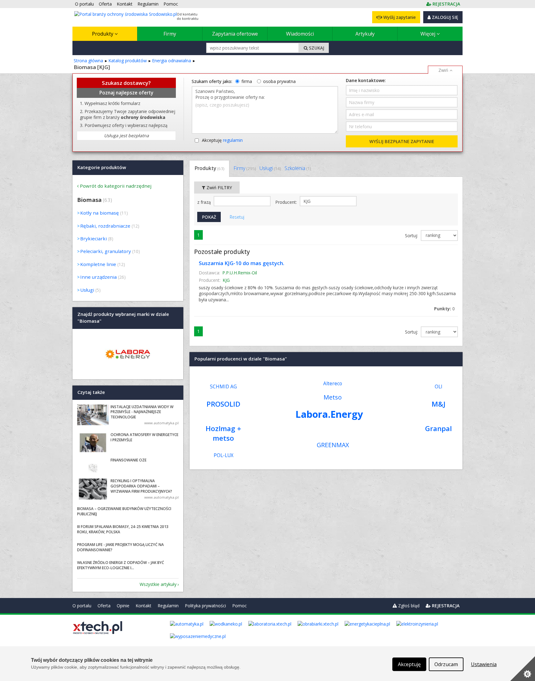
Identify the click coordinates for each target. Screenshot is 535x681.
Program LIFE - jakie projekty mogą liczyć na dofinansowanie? (120, 547)
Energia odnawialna (171, 60)
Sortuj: (412, 235)
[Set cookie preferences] (522, 668)
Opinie (123, 606)
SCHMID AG (223, 386)
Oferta (104, 606)
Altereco (332, 383)
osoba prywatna (279, 81)
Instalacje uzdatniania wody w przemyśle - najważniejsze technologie (142, 412)
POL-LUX (223, 455)
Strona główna (88, 60)
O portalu (81, 606)
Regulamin (168, 606)
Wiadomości (300, 33)
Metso (333, 397)
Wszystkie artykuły (158, 584)
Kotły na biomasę (99, 213)
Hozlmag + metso (223, 433)
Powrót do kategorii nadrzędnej (115, 186)
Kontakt (143, 606)
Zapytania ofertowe (235, 33)
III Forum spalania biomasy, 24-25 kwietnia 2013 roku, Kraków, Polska (122, 529)
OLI (438, 386)
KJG (226, 280)
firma (246, 81)
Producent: (286, 202)
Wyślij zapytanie (399, 17)
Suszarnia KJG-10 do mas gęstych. (241, 263)
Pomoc (239, 606)
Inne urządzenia (98, 277)
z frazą (204, 202)
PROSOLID (223, 404)
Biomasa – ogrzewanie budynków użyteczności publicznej (124, 511)
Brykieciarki (93, 238)
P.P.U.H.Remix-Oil (239, 273)
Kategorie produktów (101, 167)
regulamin (233, 140)
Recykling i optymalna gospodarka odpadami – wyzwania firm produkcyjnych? (141, 486)
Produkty (103, 33)
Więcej (428, 33)
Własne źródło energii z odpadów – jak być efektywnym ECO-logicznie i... (120, 565)
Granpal (438, 428)
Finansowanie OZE (128, 460)
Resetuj (237, 217)
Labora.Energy (329, 414)
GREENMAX (333, 445)
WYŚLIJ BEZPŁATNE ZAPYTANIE (401, 141)
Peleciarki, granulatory (105, 251)
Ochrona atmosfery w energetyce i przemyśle (144, 437)
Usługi (270, 168)
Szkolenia (298, 168)
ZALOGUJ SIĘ (444, 17)
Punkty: (444, 309)
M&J (439, 404)
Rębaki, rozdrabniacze (105, 226)
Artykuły (365, 33)
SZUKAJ (316, 48)
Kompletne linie (98, 264)
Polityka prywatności (205, 606)
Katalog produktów (127, 60)
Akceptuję (222, 140)
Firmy (169, 33)
